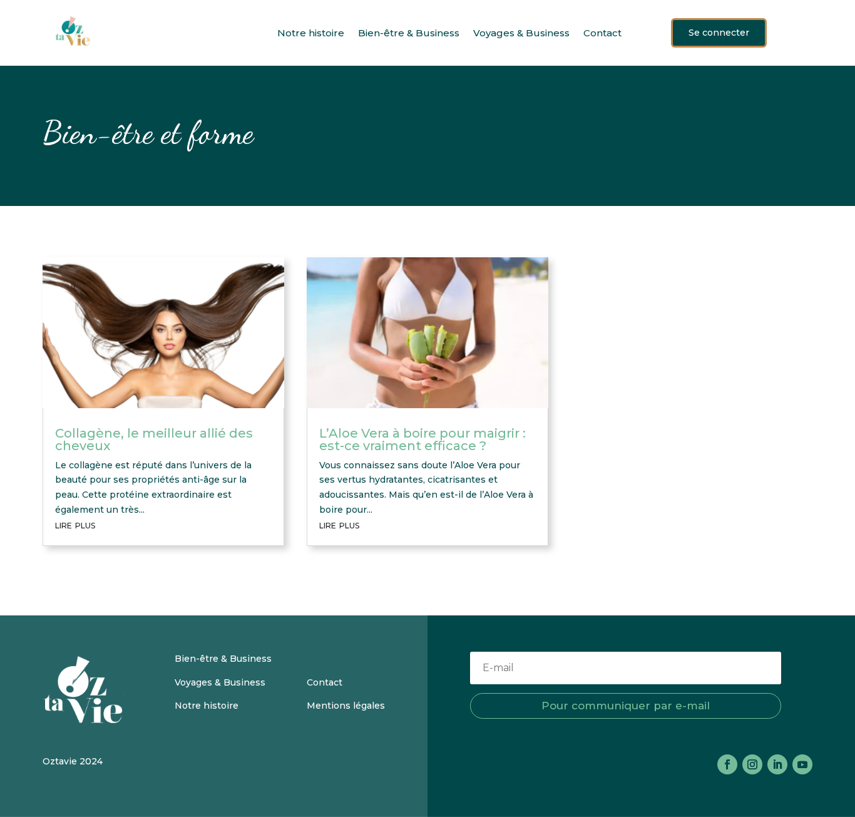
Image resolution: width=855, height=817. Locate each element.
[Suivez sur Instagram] (752, 764)
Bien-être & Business (408, 33)
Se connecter (719, 32)
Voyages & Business (521, 33)
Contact (602, 33)
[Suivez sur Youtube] (802, 764)
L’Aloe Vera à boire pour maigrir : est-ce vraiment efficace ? (422, 439)
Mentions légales (347, 705)
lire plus (75, 524)
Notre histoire (310, 33)
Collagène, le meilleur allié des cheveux (154, 439)
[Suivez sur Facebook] (727, 764)
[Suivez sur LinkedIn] (777, 764)
